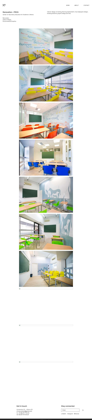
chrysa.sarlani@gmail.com (24, 411)
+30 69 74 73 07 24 (24, 414)
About (76, 5)
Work (68, 5)
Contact (86, 5)
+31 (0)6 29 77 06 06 (24, 413)
